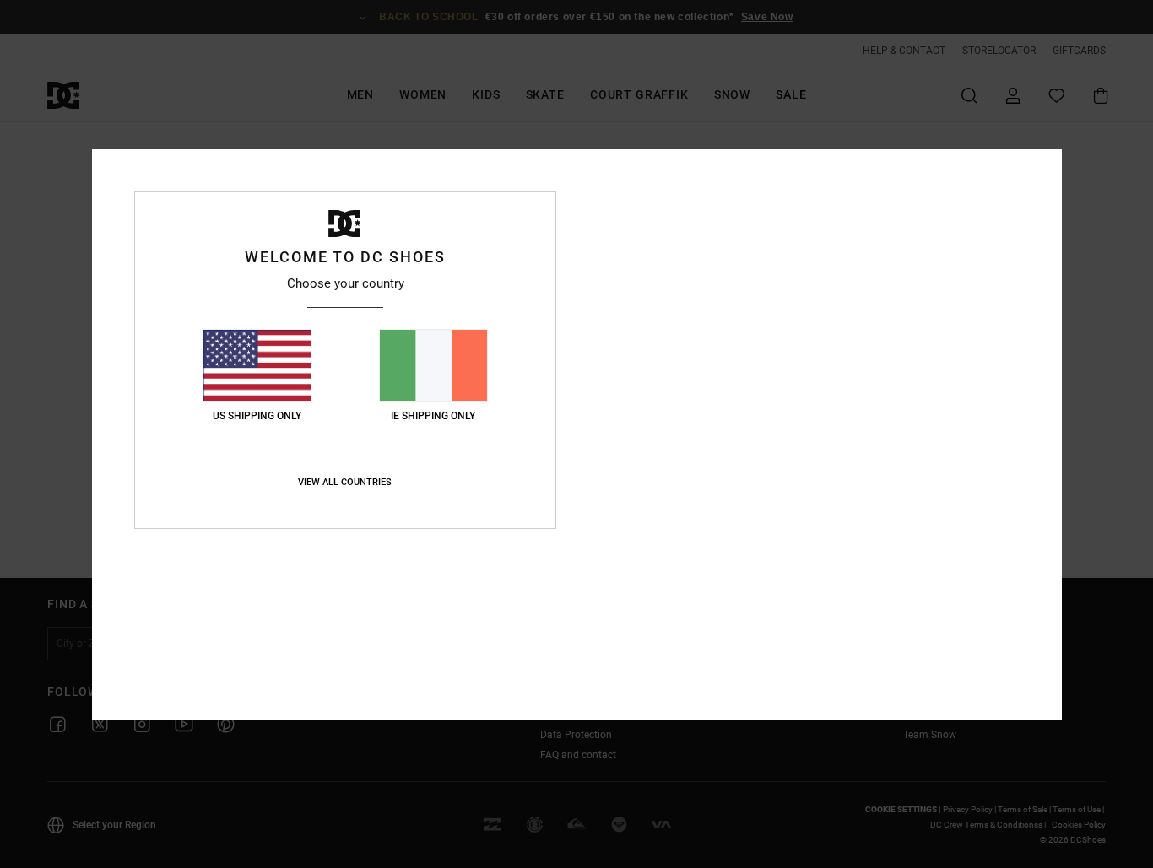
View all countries (345, 482)
